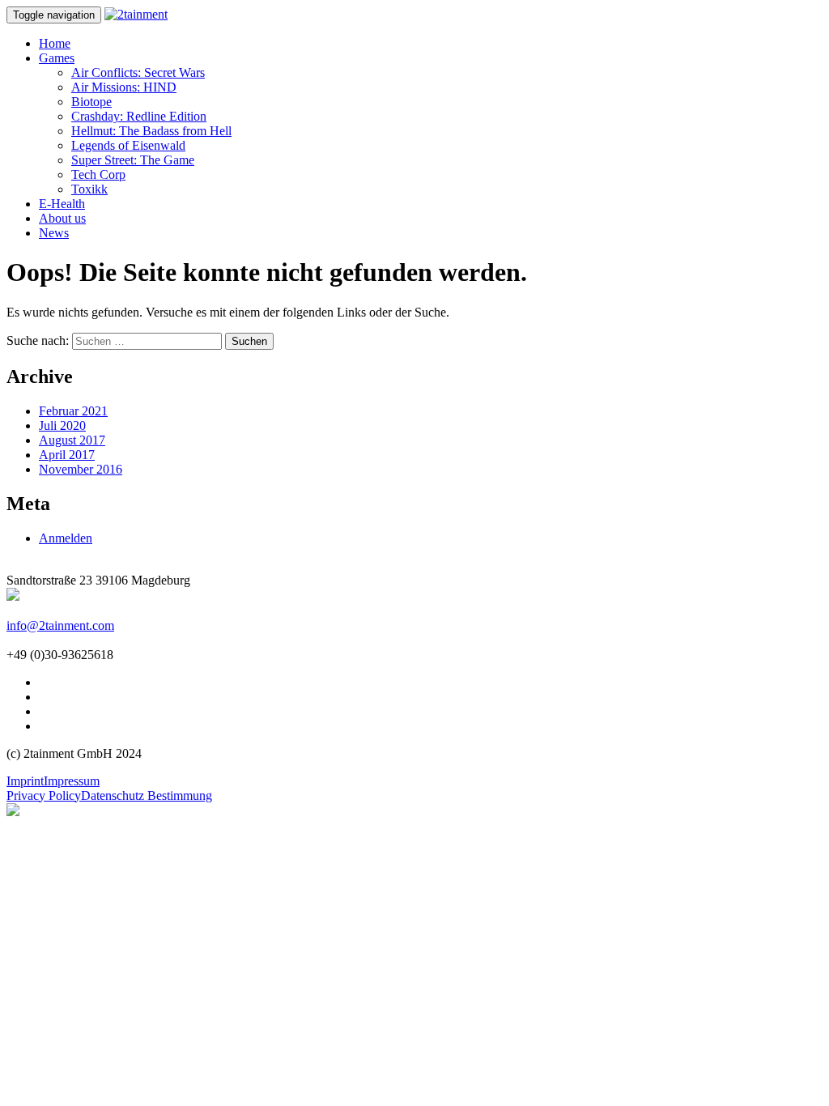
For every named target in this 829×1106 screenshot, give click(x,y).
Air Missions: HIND (123, 87)
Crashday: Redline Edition (138, 116)
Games (56, 58)
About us (62, 218)
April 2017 (67, 455)
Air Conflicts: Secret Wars (138, 72)
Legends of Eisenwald (128, 145)
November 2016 (80, 469)
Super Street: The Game (132, 160)
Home (54, 43)
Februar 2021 (73, 411)
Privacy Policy (43, 795)
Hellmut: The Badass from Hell (151, 131)
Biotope (91, 101)
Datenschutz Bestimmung (146, 795)
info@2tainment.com (60, 625)
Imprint (25, 781)
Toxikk (89, 189)
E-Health (62, 204)
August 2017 (72, 440)
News (54, 233)
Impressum (72, 781)
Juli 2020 (62, 425)
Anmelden (65, 538)
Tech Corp (98, 174)
